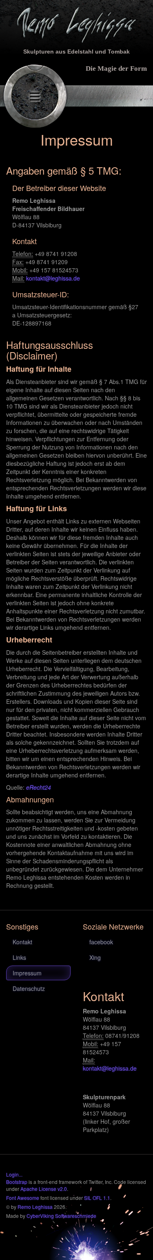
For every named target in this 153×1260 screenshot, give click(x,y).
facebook (101, 942)
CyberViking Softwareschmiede (61, 1215)
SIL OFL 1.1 (97, 1197)
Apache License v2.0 (43, 1188)
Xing (95, 957)
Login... (14, 1174)
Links (19, 957)
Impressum (27, 973)
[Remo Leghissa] (76, 23)
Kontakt (22, 942)
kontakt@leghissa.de (53, 278)
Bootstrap (16, 1181)
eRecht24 (38, 787)
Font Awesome (22, 1197)
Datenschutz (29, 988)
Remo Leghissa (35, 1206)
